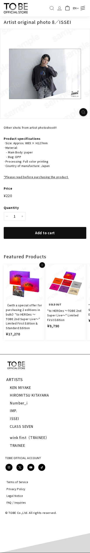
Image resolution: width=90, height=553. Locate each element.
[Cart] (67, 8)
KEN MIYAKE (20, 387)
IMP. (13, 410)
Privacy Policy (16, 489)
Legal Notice (15, 496)
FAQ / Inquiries (16, 502)
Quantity (11, 207)
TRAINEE (17, 445)
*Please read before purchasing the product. (36, 177)
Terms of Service (17, 482)
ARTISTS (14, 379)
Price (8, 188)
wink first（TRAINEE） (29, 437)
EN (75, 8)
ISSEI (14, 418)
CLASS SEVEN (21, 426)
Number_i (19, 403)
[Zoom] (83, 112)
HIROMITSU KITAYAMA (29, 395)
